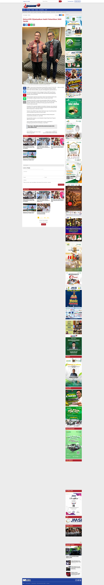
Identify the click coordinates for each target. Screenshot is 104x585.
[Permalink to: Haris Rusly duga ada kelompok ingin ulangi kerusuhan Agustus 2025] (57, 141)
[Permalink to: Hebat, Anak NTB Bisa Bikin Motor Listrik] (74, 550)
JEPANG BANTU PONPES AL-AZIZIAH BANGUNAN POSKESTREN (50, 131)
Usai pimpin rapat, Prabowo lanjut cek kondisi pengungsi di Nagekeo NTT (43, 147)
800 (45, 217)
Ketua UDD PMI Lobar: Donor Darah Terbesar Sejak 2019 (34, 131)
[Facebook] (60, 15)
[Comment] (34, 25)
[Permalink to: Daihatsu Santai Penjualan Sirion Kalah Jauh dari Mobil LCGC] (68, 574)
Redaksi (48, 583)
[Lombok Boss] (31, 5)
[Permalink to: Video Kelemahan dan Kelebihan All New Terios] (68, 562)
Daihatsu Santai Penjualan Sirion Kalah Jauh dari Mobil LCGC (75, 573)
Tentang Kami (28, 583)
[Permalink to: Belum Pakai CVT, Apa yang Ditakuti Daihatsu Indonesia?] (68, 568)
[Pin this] (29, 25)
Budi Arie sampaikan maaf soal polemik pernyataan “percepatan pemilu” (43, 213)
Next (48, 217)
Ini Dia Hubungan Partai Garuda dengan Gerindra (73, 533)
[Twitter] (61, 15)
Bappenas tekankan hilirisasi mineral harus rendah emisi (29, 212)
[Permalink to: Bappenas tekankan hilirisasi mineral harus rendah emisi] (29, 154)
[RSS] (63, 15)
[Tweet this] (26, 25)
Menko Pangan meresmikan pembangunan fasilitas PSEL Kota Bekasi (28, 147)
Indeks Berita (33, 583)
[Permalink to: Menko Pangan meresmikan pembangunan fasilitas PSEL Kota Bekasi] (29, 141)
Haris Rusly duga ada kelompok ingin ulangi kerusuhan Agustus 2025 (57, 147)
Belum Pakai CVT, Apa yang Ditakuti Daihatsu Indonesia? (75, 567)
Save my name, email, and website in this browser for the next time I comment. (37, 182)
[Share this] (24, 25)
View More (43, 224)
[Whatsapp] (31, 25)
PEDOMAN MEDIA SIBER (41, 583)
